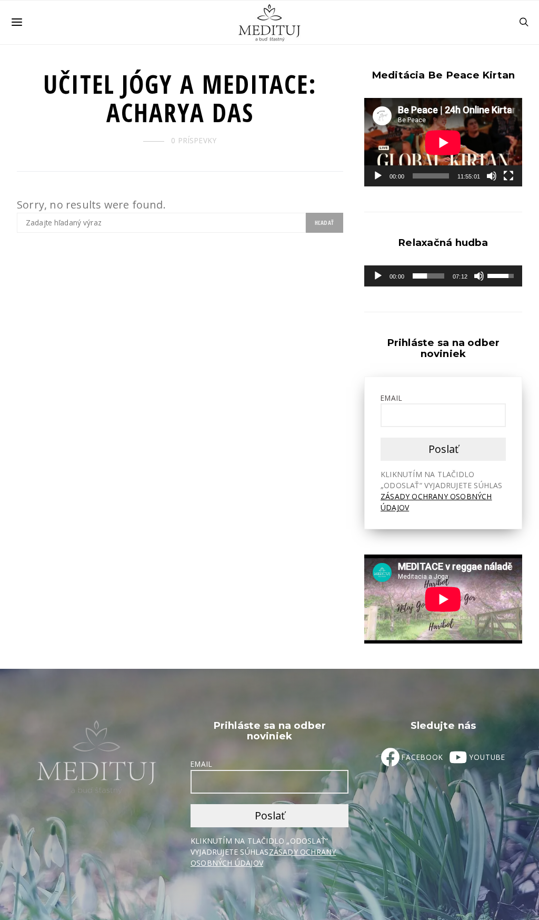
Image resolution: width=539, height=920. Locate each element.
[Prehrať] (378, 176)
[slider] (428, 276)
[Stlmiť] (491, 176)
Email (392, 398)
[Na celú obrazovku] (508, 176)
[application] (443, 142)
